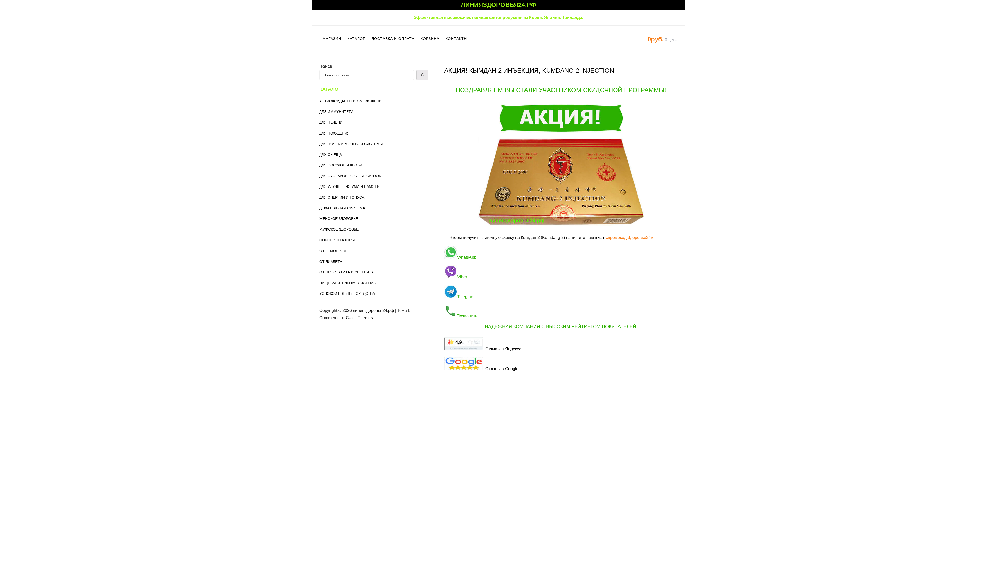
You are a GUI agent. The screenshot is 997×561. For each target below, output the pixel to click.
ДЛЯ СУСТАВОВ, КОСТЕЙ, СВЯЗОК (350, 176)
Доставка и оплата (393, 39)
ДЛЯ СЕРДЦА (330, 154)
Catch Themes (359, 318)
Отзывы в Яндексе (502, 349)
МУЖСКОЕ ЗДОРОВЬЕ (339, 229)
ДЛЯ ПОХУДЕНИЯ (334, 133)
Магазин (331, 39)
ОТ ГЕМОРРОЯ (332, 251)
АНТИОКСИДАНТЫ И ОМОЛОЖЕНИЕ (351, 101)
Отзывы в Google (500, 368)
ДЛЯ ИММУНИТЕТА (336, 112)
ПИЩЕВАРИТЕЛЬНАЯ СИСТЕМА (347, 283)
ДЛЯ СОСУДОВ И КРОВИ (340, 165)
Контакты (456, 39)
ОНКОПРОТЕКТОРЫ (337, 240)
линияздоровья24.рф (498, 4)
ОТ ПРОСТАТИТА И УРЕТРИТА (346, 272)
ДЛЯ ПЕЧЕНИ (330, 122)
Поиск (325, 66)
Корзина (430, 39)
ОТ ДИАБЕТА (330, 261)
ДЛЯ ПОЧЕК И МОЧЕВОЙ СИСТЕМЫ (351, 144)
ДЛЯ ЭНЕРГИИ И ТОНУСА (341, 197)
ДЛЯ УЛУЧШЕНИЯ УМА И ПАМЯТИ (349, 186)
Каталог (356, 39)
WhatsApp (466, 257)
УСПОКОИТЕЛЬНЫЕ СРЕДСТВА (347, 293)
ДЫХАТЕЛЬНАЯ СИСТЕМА (342, 208)
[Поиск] (422, 75)
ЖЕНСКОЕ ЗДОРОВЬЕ (338, 219)
